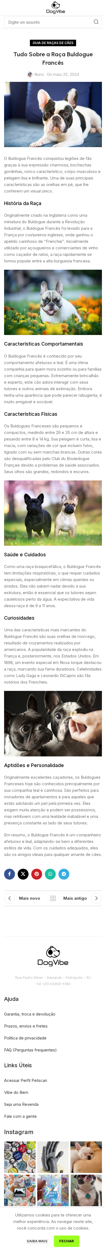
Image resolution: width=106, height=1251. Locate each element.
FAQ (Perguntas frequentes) (30, 1050)
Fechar (66, 1241)
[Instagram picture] (20, 1157)
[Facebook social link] (9, 874)
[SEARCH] (96, 22)
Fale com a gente (20, 1116)
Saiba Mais (37, 1241)
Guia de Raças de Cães (53, 43)
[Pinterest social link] (36, 874)
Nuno (39, 74)
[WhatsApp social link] (50, 874)
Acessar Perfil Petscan (25, 1080)
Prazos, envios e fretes (26, 1026)
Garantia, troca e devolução (29, 1014)
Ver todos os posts (53, 898)
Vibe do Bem (16, 1092)
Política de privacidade (25, 1038)
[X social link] (23, 874)
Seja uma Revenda (21, 1104)
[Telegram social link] (63, 874)
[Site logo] (55, 7)
